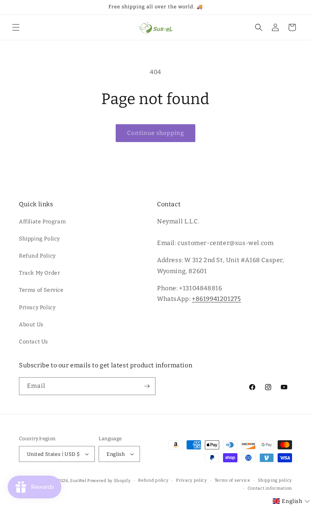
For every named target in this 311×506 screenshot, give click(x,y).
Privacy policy (191, 480)
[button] (16, 27)
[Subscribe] (146, 386)
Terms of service (232, 480)
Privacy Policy (37, 307)
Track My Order (39, 273)
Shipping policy (275, 480)
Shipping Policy (39, 239)
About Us (31, 324)
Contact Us (33, 341)
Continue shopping (155, 133)
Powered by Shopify (109, 480)
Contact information (270, 488)
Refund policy (153, 480)
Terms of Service (41, 290)
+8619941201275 (216, 298)
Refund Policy (37, 256)
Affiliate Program (42, 221)
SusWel (78, 480)
